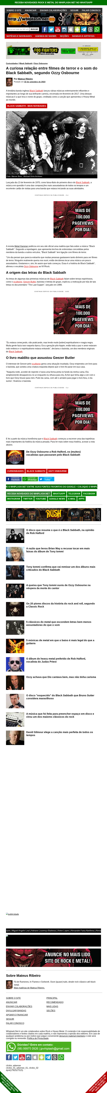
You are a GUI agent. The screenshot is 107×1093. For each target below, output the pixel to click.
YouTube (41, 499)
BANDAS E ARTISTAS (83, 36)
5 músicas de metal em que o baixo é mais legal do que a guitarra (60, 642)
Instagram (13, 499)
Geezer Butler (29, 282)
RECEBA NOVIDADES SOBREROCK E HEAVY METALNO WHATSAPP (9, 1083)
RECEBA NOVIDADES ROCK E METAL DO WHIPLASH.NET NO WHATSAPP (53, 2)
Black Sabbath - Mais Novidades (26, 106)
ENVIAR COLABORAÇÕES (53, 10)
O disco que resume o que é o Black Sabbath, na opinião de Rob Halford (60, 531)
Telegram (74, 494)
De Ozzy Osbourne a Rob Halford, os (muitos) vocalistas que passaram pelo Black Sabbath (53, 453)
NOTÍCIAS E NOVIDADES (19, 36)
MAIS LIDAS (52, 1006)
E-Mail (71, 499)
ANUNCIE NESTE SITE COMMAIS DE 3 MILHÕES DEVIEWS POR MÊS (98, 1083)
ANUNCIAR (30, 10)
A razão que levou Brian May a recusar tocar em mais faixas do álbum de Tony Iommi (58, 550)
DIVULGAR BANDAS (16, 1011)
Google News (57, 499)
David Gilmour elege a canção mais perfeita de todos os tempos (59, 733)
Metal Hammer (21, 246)
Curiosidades (12, 63)
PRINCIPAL (52, 998)
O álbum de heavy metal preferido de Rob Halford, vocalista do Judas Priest (56, 660)
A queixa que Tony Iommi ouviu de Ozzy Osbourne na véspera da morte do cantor (58, 587)
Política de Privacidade (38, 1038)
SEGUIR (74, 10)
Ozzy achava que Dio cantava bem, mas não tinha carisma (61, 677)
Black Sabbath (25, 63)
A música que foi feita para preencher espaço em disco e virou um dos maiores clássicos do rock (60, 715)
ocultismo (17, 282)
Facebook (89, 494)
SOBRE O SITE (14, 10)
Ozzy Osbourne (41, 63)
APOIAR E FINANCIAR (17, 1015)
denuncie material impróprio (72, 1036)
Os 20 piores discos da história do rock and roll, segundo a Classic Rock (60, 605)
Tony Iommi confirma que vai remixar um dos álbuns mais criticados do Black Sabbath (60, 568)
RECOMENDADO (54, 1002)
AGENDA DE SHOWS (45, 36)
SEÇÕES (64, 36)
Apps (81, 499)
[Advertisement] (28, 315)
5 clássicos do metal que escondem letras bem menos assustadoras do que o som (58, 623)
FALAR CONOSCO (91, 10)
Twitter (27, 499)
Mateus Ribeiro (25, 79)
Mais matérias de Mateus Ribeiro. (29, 988)
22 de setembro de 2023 (34, 82)
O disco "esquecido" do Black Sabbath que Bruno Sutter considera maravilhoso (60, 697)
